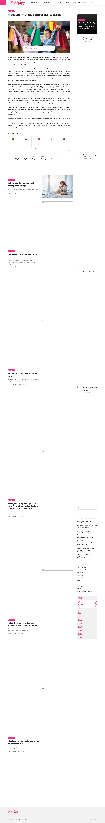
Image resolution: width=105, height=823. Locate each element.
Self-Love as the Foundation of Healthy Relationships (21, 184)
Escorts (81, 20)
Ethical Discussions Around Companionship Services (84, 555)
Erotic (93, 2)
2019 (79, 630)
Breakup (79, 572)
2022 (79, 619)
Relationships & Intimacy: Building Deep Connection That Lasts (86, 549)
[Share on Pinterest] (49, 48)
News (78, 588)
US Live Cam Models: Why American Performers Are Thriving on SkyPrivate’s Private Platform (86, 26)
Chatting (59, 2)
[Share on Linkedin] (52, 48)
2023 (79, 616)
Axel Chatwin (33, 48)
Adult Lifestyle (35, 2)
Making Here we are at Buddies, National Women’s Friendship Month (23, 624)
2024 (80, 612)
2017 (79, 637)
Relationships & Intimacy (80, 2)
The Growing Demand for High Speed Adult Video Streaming (89, 37)
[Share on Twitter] (47, 48)
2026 (80, 598)
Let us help (94, 819)
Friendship (11, 11)
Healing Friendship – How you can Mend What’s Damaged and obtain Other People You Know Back (23, 506)
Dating (68, 2)
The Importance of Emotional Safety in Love (23, 255)
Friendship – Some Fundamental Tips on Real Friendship (23, 742)
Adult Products (48, 2)
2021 (79, 623)
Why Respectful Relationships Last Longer (22, 374)
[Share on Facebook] (45, 48)
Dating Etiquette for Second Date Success (53, 160)
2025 (79, 609)
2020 (80, 626)
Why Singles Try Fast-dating (25, 159)
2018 (79, 633)
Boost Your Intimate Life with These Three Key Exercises (90, 388)
